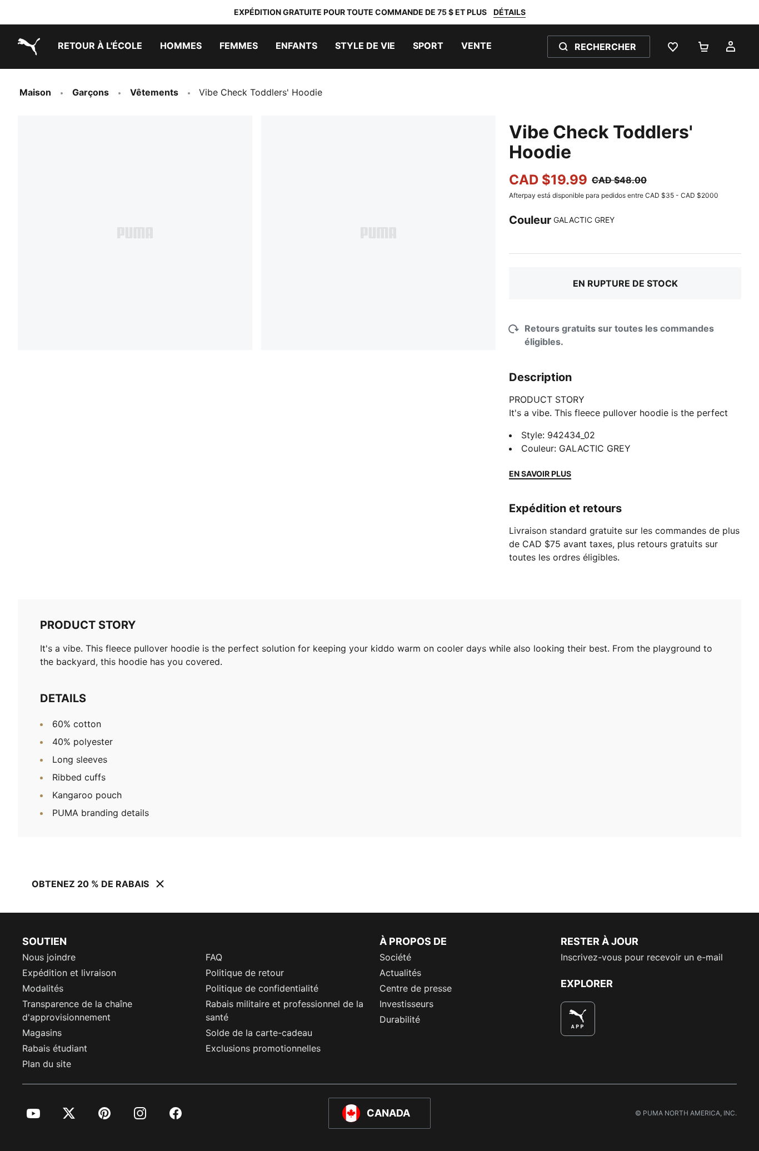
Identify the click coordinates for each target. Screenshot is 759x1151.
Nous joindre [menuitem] (49, 957)
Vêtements (154, 92)
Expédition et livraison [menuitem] (69, 972)
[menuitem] (100, 47)
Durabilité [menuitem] (399, 1019)
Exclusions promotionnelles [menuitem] (263, 1048)
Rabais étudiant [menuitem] (54, 1048)
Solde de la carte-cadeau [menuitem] (259, 1032)
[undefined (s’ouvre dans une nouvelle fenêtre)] (578, 1019)
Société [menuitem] (395, 957)
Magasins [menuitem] (42, 1032)
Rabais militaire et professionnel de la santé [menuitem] (284, 1010)
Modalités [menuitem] (42, 988)
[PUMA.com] (27, 47)
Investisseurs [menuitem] (406, 1003)
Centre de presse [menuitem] (415, 988)
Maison (35, 92)
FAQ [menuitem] (214, 957)
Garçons (90, 92)
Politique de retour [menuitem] (245, 972)
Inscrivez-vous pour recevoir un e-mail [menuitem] (642, 957)
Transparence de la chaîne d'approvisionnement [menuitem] (77, 1010)
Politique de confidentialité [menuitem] (262, 988)
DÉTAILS (509, 12)
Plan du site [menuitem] (46, 1063)
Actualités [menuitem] (400, 972)
